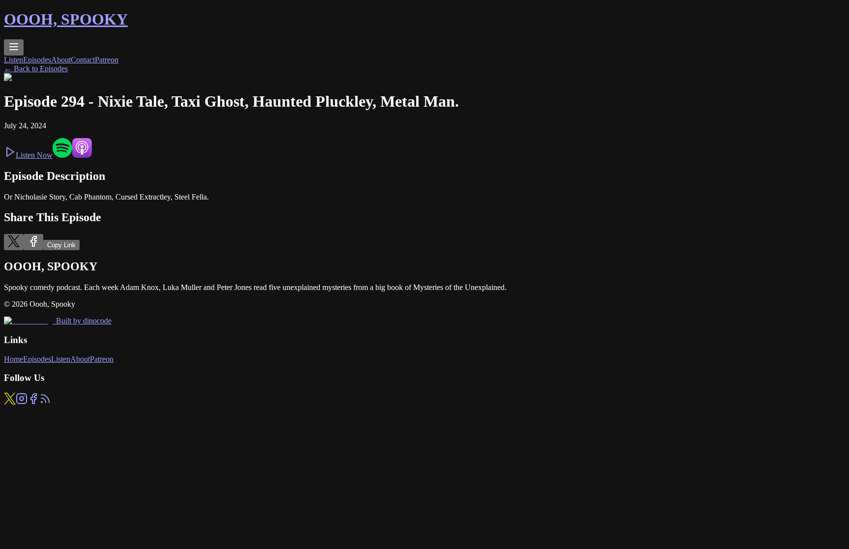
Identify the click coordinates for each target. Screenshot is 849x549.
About (61, 60)
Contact (83, 60)
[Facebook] (33, 402)
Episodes (37, 60)
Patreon (106, 60)
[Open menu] (14, 47)
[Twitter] (10, 402)
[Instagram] (22, 402)
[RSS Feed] (45, 402)
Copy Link (61, 245)
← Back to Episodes (36, 68)
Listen (13, 60)
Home (13, 359)
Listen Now (34, 155)
